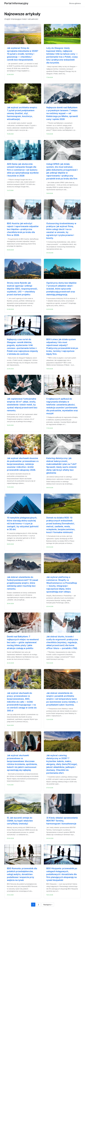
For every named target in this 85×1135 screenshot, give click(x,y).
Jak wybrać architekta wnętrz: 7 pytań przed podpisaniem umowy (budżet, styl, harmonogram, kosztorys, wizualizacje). (22, 113)
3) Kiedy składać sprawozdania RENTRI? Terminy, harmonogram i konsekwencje (62, 821)
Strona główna (75, 3)
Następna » (47, 905)
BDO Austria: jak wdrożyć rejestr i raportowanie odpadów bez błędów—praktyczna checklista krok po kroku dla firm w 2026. (23, 229)
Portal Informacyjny (16, 3)
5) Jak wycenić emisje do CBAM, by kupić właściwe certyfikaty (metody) (20, 821)
